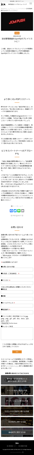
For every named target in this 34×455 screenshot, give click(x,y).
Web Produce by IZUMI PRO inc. (16, 452)
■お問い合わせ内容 (8, 266)
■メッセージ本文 (7, 326)
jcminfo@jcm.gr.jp (12, 366)
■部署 (3, 296)
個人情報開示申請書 (23, 446)
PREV (14, 215)
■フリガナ (5, 280)
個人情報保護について (11, 446)
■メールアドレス (8, 303)
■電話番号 (5, 309)
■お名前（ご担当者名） (10, 273)
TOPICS (17, 33)
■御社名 (4, 289)
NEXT (19, 215)
